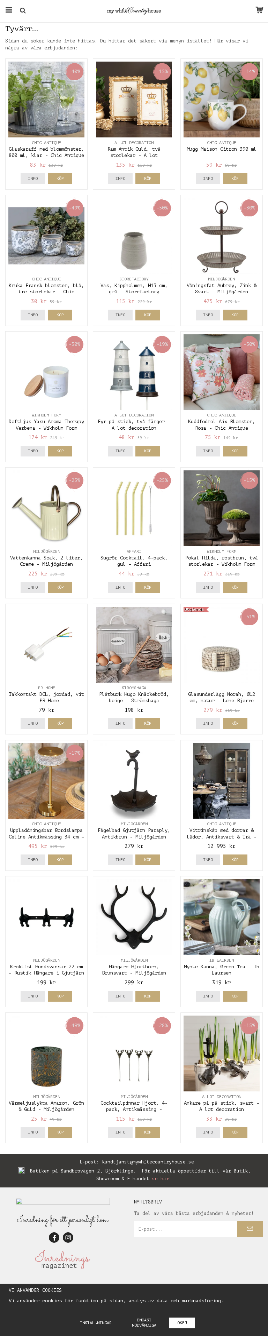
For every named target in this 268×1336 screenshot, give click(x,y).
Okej (182, 1322)
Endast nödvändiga (144, 1323)
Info (33, 178)
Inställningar (96, 1322)
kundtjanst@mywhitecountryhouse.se (148, 1161)
